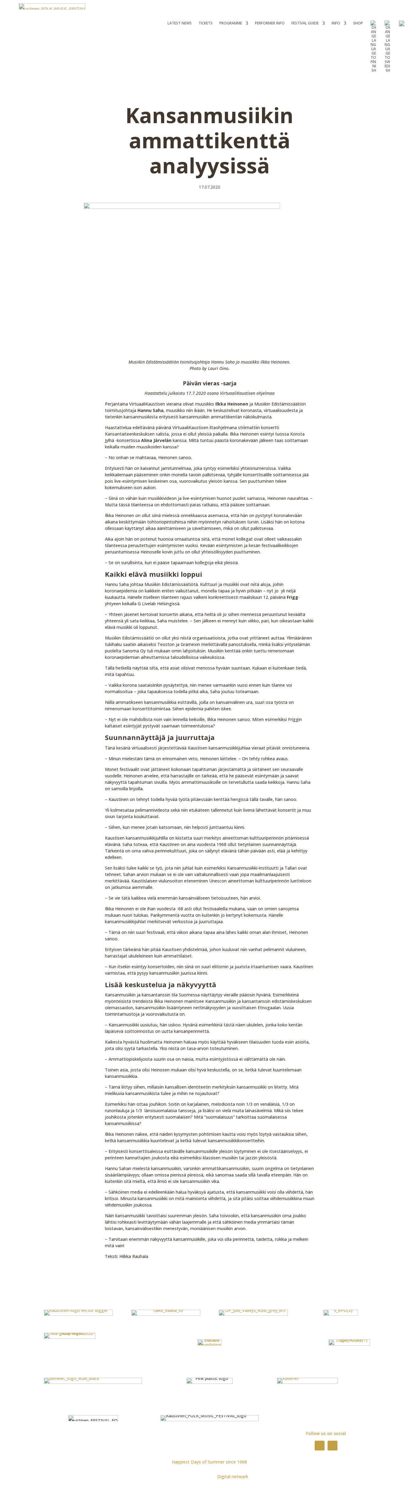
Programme (230, 23)
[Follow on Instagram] (332, 1445)
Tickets (205, 23)
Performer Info (270, 23)
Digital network (232, 1476)
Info (336, 23)
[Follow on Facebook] (320, 1445)
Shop (358, 23)
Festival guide (305, 23)
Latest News (179, 23)
